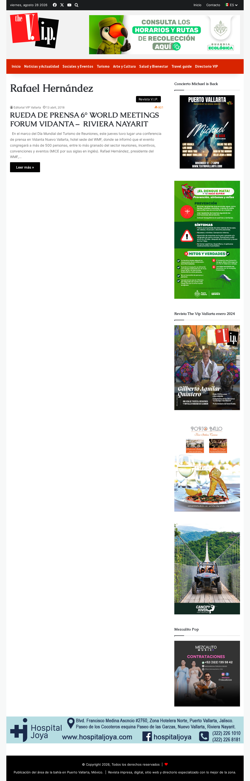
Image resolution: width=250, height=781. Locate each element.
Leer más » (25, 167)
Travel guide (181, 66)
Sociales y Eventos (77, 66)
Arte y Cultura (124, 66)
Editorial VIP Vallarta (27, 107)
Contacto (213, 5)
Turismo (103, 66)
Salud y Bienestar (153, 66)
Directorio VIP (206, 66)
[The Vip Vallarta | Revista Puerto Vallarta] (34, 31)
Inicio (197, 5)
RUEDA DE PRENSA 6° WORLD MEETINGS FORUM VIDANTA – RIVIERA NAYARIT (84, 119)
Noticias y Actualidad (41, 66)
